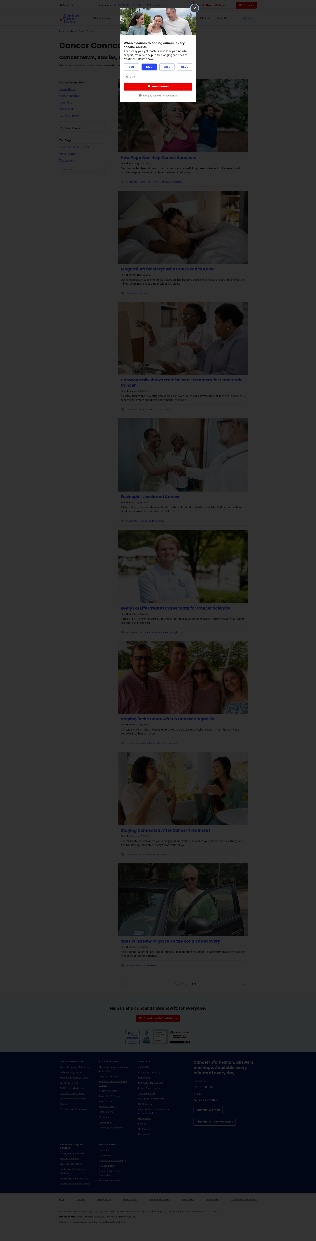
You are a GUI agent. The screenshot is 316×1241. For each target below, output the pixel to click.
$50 (131, 67)
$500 (184, 67)
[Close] (194, 8)
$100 (149, 67)
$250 (166, 67)
